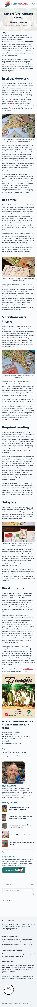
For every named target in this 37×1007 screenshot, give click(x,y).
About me (25, 944)
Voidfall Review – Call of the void (22, 835)
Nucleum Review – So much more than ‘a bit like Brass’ (20, 826)
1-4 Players (14, 752)
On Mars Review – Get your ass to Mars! (22, 844)
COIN (16, 756)
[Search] (33, 4)
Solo (5, 752)
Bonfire (11, 104)
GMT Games (29, 669)
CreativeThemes (7, 1005)
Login (33, 884)
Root (18, 68)
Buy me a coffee (11, 870)
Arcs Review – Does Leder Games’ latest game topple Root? (20, 817)
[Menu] (3, 4)
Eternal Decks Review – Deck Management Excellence (19, 808)
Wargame (7, 756)
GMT (24, 752)
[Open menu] (3, 853)
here (18, 976)
